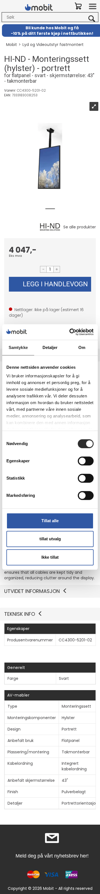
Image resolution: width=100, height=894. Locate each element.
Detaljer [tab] (50, 347)
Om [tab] (81, 347)
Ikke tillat (50, 557)
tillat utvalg (50, 538)
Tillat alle (50, 520)
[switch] (86, 460)
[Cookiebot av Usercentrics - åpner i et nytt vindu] (71, 332)
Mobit (11, 44)
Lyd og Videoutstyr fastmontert (53, 44)
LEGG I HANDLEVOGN (55, 284)
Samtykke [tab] (18, 347)
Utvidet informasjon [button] (32, 591)
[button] (50, 614)
